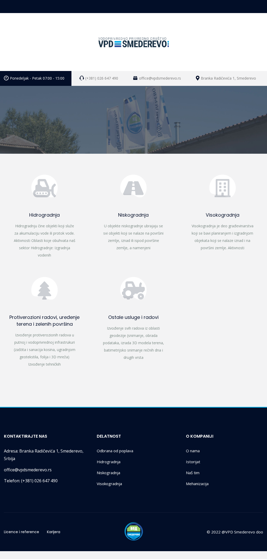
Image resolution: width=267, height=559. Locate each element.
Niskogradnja (133, 215)
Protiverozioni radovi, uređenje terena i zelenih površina (44, 320)
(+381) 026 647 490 (31, 481)
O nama (193, 450)
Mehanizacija (197, 483)
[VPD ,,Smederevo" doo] (133, 42)
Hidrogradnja (44, 215)
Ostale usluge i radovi (133, 317)
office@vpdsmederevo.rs (28, 470)
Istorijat (193, 461)
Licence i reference (21, 531)
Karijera (53, 531)
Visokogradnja (222, 215)
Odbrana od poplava (115, 450)
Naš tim (192, 472)
